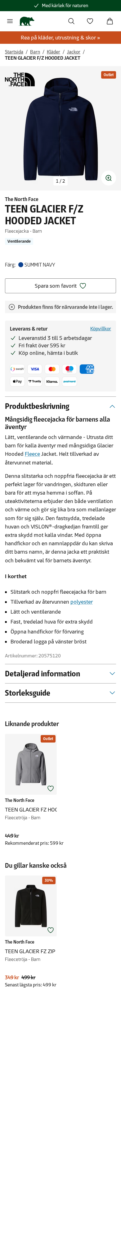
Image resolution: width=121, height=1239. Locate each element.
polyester (81, 601)
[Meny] (9, 21)
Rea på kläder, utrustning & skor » (60, 37)
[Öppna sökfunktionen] (71, 21)
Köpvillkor (100, 328)
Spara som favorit (56, 285)
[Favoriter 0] (90, 21)
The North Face (21, 199)
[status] (60, 181)
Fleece (32, 453)
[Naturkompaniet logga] (26, 21)
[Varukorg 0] (110, 21)
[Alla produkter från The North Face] (20, 79)
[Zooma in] (108, 178)
